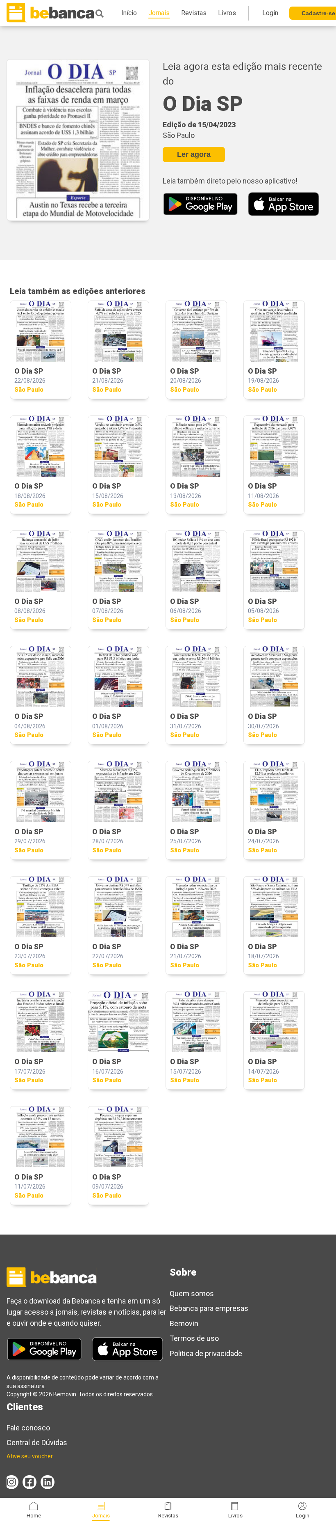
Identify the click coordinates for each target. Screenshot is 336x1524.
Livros (235, 1516)
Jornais (101, 1516)
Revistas (168, 1516)
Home (34, 1516)
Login (302, 1516)
